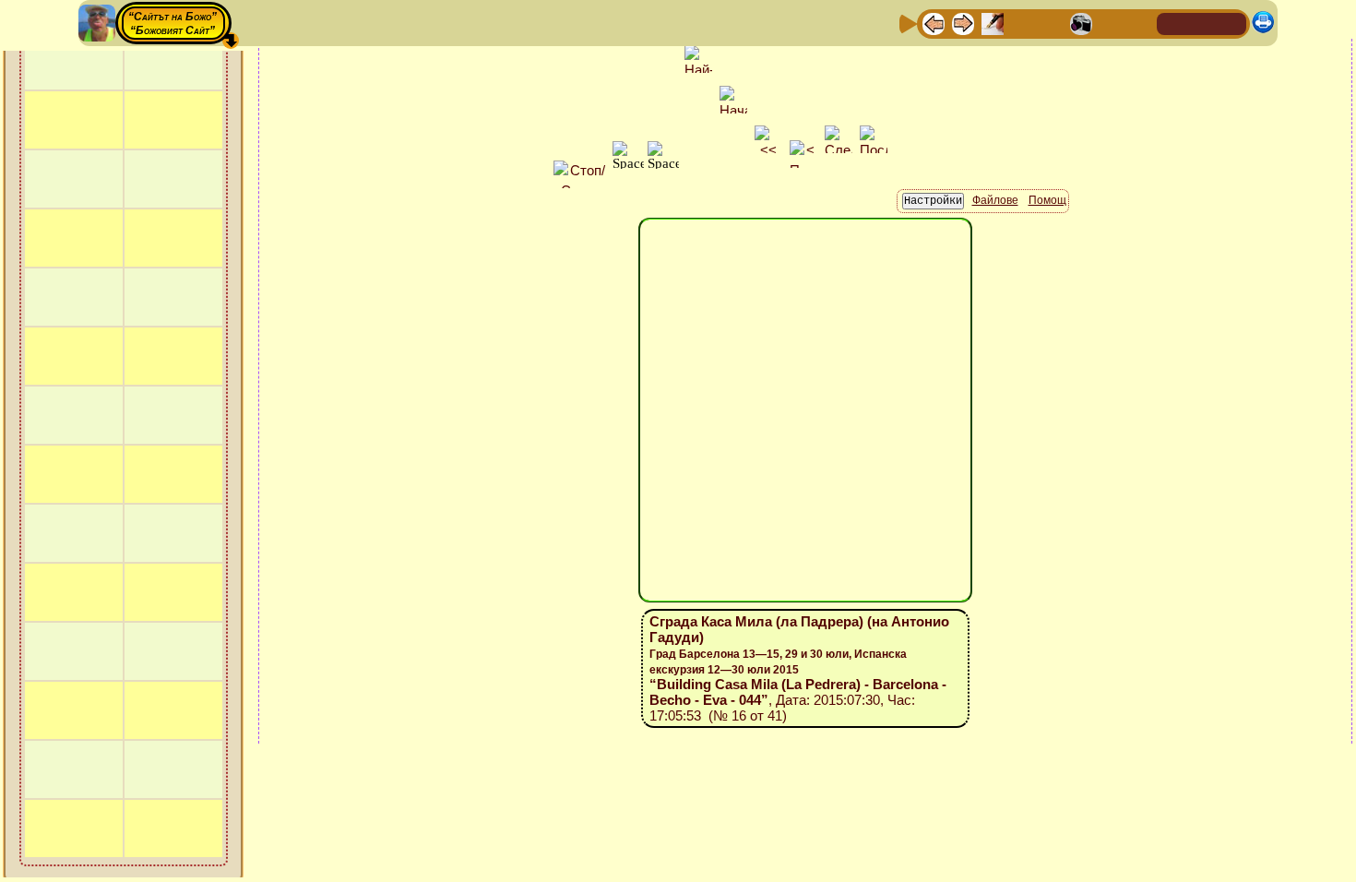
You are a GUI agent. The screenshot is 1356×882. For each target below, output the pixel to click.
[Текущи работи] (1052, 22)
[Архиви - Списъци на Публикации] (992, 22)
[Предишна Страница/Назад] (933, 22)
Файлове (995, 200)
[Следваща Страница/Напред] (963, 22)
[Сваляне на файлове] (1111, 22)
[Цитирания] (1022, 22)
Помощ (1047, 200)
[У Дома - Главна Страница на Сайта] (1172, 22)
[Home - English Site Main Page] (1231, 22)
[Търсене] (1140, 22)
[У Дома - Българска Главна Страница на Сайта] (1202, 22)
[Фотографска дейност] (1081, 22)
